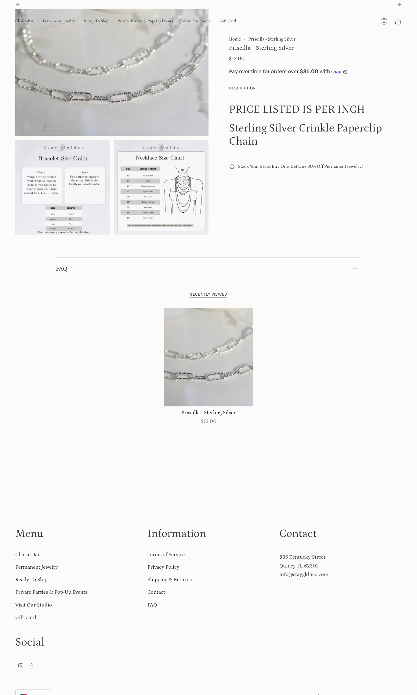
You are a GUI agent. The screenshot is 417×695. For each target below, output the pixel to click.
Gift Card (25, 617)
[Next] (399, 4)
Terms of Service (166, 555)
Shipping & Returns (169, 580)
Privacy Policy (163, 567)
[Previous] (18, 4)
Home (235, 39)
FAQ (61, 268)
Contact (156, 592)
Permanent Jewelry (36, 567)
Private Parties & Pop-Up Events (51, 592)
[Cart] (398, 21)
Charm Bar (27, 555)
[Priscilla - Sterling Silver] (208, 357)
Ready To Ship (31, 580)
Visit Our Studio (33, 605)
